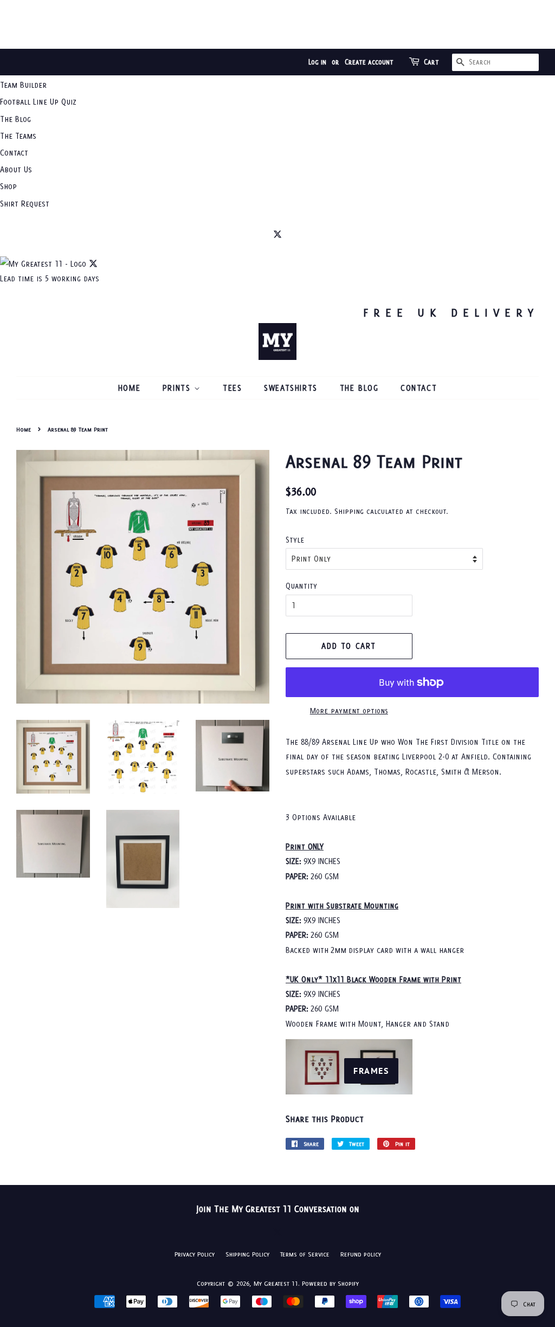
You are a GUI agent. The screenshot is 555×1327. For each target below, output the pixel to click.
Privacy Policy (195, 1254)
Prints (178, 387)
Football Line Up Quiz (38, 101)
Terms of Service (305, 1254)
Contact (14, 152)
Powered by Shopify (330, 1283)
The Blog (15, 119)
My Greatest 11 (276, 1283)
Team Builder (23, 84)
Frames (371, 1070)
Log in (317, 62)
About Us (16, 169)
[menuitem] (277, 85)
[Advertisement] (277, 24)
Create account (369, 62)
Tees (232, 387)
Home (129, 387)
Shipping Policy (247, 1254)
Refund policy (360, 1254)
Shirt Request (24, 203)
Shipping (349, 511)
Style (295, 539)
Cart (431, 62)
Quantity (301, 585)
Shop (8, 186)
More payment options (349, 710)
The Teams (18, 135)
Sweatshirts (291, 387)
